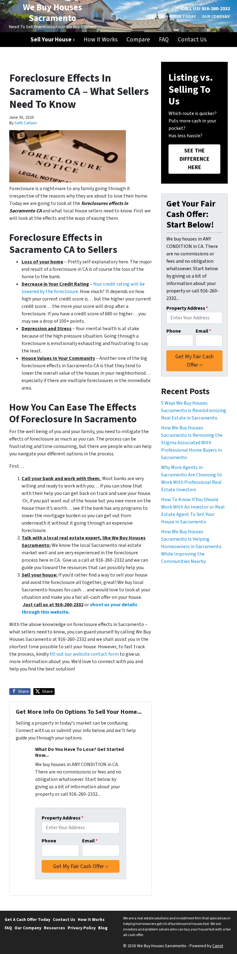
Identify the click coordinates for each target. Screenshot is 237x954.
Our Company (216, 16)
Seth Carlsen (26, 123)
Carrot (217, 946)
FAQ (164, 39)
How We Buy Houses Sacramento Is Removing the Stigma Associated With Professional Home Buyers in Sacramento (191, 442)
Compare (138, 39)
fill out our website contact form (84, 654)
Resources (54, 928)
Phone (49, 840)
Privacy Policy (82, 928)
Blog (102, 928)
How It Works (101, 39)
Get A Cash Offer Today (171, 16)
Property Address (62, 818)
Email (90, 840)
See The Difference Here (195, 159)
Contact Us (192, 39)
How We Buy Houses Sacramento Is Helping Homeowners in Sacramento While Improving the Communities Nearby (191, 546)
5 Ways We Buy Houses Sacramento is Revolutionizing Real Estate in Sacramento (193, 410)
